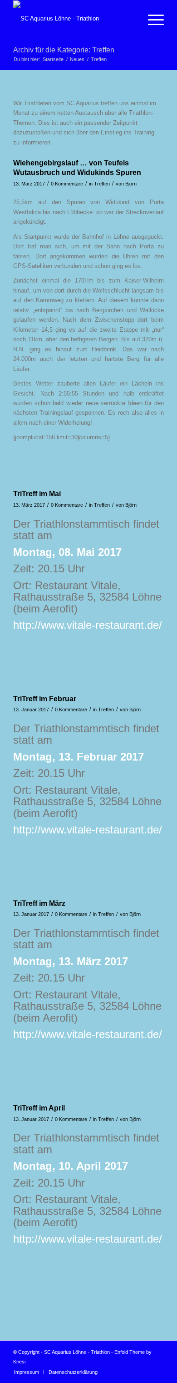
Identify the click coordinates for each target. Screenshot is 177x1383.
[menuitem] (130, 18)
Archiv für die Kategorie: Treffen (63, 50)
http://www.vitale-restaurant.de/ (87, 625)
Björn (131, 183)
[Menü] (151, 18)
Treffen (102, 183)
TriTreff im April (39, 1108)
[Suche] (130, 18)
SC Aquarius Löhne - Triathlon (77, 1352)
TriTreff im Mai (37, 494)
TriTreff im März (39, 903)
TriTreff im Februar (44, 699)
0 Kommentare (67, 183)
